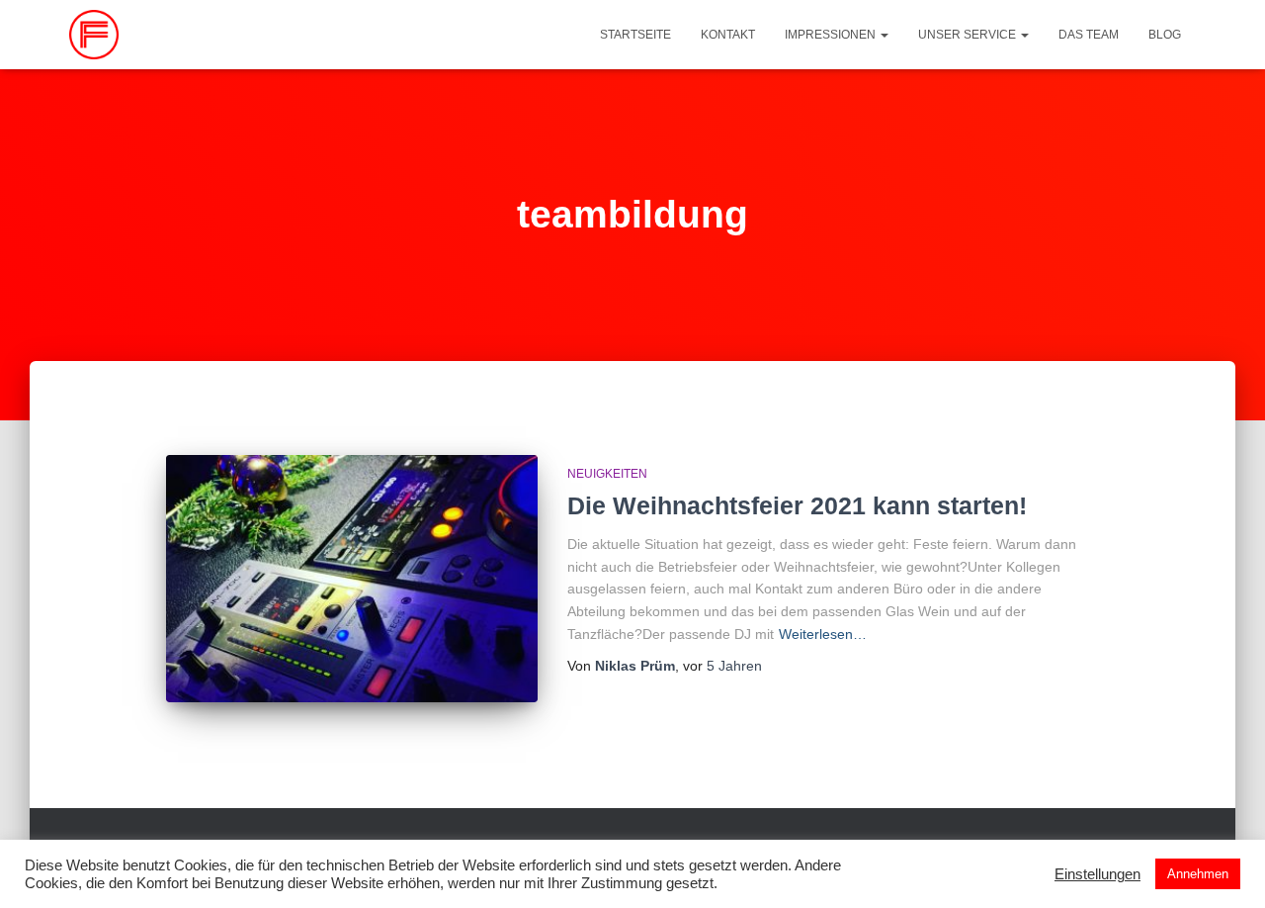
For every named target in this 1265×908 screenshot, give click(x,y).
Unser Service (968, 35)
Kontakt (728, 35)
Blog (1164, 35)
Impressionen (832, 35)
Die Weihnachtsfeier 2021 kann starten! (797, 505)
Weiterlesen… (823, 634)
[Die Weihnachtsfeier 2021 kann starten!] (352, 579)
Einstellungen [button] (1097, 874)
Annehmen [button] (1197, 873)
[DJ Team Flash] (93, 34)
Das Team (1088, 35)
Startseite (635, 35)
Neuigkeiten (607, 474)
